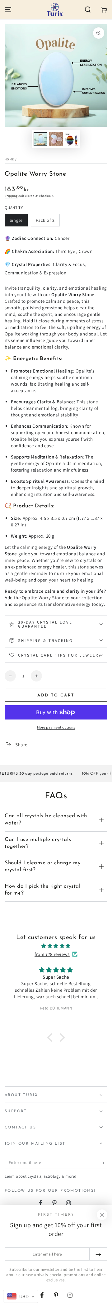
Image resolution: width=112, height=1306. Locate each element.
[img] (56, 946)
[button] (88, 9)
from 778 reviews (52, 954)
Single (18, 221)
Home (9, 159)
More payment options (56, 727)
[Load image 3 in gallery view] (71, 139)
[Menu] (8, 9)
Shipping (11, 196)
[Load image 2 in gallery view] (56, 139)
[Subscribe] (103, 1163)
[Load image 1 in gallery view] (40, 139)
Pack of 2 (47, 221)
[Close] (102, 1215)
